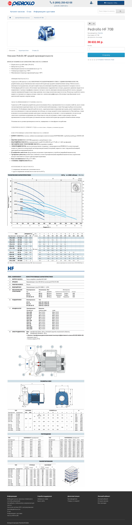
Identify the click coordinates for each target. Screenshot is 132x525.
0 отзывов (100, 60)
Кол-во (90, 45)
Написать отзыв (109, 60)
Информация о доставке (44, 11)
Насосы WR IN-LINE (12, 515)
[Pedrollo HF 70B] (46, 34)
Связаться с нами (42, 499)
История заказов (103, 501)
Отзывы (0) (35, 50)
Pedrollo (100, 33)
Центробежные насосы (22, 18)
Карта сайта (41, 501)
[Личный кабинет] (92, 3)
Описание (12, 50)
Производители (72, 499)
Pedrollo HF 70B (39, 18)
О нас (29, 11)
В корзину (106, 55)
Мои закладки (102, 503)
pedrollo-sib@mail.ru (61, 6)
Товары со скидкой (73, 501)
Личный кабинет (103, 499)
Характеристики (24, 50)
